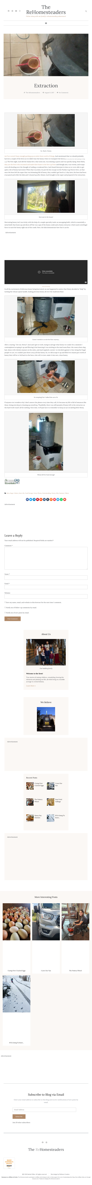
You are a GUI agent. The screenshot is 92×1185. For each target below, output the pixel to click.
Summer (61, 493)
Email (7, 584)
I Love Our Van (46, 971)
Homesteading (46, 493)
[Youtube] (16, 11)
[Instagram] (20, 11)
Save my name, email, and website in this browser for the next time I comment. (33, 602)
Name (7, 574)
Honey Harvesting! (46, 286)
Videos (67, 493)
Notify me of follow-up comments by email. (21, 608)
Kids (57, 493)
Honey (53, 493)
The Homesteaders (46, 9)
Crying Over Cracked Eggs (16, 971)
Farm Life (21, 493)
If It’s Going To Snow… (16, 1043)
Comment (8, 546)
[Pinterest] (12, 11)
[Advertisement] (46, 246)
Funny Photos (38, 493)
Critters (16, 493)
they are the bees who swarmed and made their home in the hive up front (30, 165)
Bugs (11, 493)
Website (7, 593)
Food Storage (29, 493)
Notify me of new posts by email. (17, 613)
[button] (86, 11)
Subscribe (19, 1116)
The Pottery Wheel (75, 971)
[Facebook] (9, 11)
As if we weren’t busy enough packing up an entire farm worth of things (29, 156)
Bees (8, 493)
